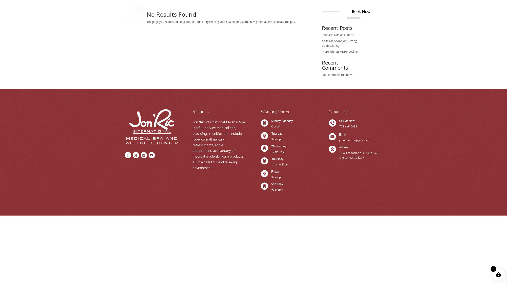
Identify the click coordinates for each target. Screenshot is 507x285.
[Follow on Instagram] (144, 155)
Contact (243, 12)
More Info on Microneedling (340, 51)
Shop (229, 12)
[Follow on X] (136, 155)
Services (190, 12)
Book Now (361, 11)
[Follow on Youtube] (152, 155)
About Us (212, 12)
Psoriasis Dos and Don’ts (338, 35)
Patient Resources (282, 12)
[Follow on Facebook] (128, 155)
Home (175, 12)
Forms (259, 12)
